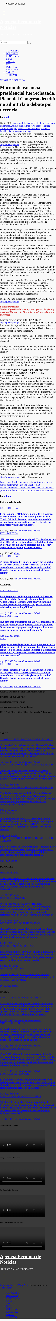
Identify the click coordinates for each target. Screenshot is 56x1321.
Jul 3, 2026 (5, 860)
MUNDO (10, 61)
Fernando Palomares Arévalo (27, 530)
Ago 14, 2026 (6, 1119)
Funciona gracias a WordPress (14, 1285)
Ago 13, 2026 (6, 784)
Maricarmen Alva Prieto (30, 125)
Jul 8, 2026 (5, 835)
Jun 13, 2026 (6, 943)
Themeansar (5, 1287)
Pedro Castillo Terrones (29, 128)
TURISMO (11, 75)
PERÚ (9, 64)
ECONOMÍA (12, 56)
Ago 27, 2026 (6, 686)
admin (7, 117)
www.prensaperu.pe (22, 131)
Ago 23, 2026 (6, 1071)
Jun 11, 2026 (6, 966)
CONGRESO (12, 50)
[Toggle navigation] (1, 40)
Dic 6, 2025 (5, 985)
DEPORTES (12, 53)
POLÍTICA (11, 67)
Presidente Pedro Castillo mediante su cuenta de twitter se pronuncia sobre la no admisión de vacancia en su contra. (27, 489)
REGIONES (12, 69)
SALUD (10, 72)
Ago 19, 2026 (6, 1093)
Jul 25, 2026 (6, 810)
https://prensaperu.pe (9, 144)
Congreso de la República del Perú (28, 123)
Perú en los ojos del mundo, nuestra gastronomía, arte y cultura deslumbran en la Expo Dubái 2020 (26, 483)
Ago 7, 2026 (6, 920)
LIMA (9, 58)
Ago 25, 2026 (6, 1045)
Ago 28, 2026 (6, 613)
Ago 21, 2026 (6, 895)
